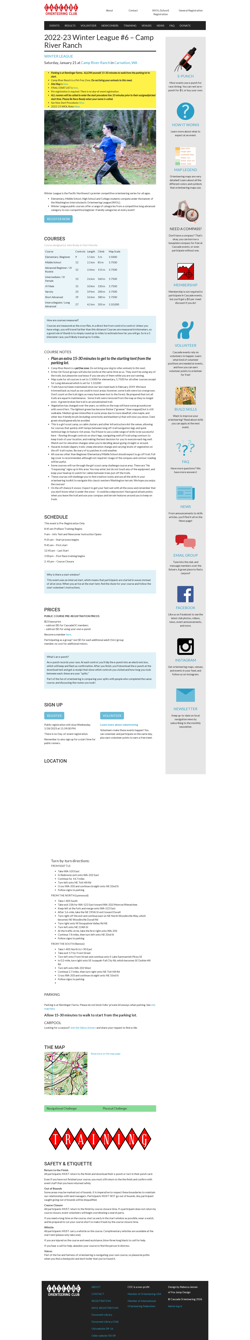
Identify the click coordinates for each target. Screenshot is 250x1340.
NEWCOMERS (109, 25)
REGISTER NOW (58, 219)
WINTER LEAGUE (58, 56)
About (109, 10)
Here (81, 102)
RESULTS (70, 25)
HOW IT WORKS (185, 125)
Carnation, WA (125, 62)
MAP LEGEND (185, 170)
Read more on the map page (105, 1053)
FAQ (171, 25)
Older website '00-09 (103, 1335)
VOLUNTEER (88, 25)
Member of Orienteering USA (144, 1293)
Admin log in (175, 1306)
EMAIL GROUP (185, 555)
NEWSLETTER (185, 709)
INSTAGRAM (185, 660)
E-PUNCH (186, 76)
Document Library (101, 1314)
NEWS (160, 25)
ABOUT (96, 1286)
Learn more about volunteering (119, 724)
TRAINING (129, 25)
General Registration (191, 10)
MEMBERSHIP (185, 285)
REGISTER (54, 715)
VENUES (146, 25)
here (65, 83)
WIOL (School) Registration (160, 12)
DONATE (185, 25)
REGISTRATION (101, 1300)
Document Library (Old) (105, 1321)
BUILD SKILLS (185, 409)
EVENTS (54, 25)
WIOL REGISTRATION (104, 1307)
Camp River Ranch (95, 62)
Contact (133, 10)
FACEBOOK (185, 607)
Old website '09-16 (102, 1328)
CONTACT (97, 1293)
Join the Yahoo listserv (83, 1027)
